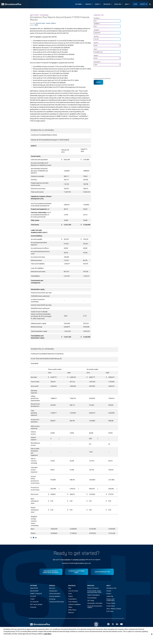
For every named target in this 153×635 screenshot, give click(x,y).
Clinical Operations (54, 593)
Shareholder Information (94, 603)
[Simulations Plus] (11, 4)
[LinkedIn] (36, 537)
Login (135, 4)
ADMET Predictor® (36, 593)
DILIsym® (33, 596)
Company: (97, 30)
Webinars (71, 612)
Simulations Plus (111, 588)
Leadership (109, 596)
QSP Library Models (36, 604)
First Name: (97, 18)
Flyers (70, 593)
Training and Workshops (56, 601)
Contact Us (143, 4)
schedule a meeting (78, 559)
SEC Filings (90, 600)
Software (78, 4)
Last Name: (97, 23)
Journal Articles (73, 591)
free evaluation (66, 559)
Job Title (96, 36)
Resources (107, 4)
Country (96, 42)
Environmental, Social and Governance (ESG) (94, 591)
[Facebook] (33, 537)
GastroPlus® (34, 588)
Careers (108, 593)
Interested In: (97, 62)
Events (97, 4)
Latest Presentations (93, 595)
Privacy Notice (110, 603)
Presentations (72, 599)
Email (95, 49)
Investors (117, 4)
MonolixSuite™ (34, 591)
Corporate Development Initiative (94, 606)
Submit (98, 82)
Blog (69, 588)
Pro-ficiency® (34, 601)
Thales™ (32, 599)
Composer (33, 607)
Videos (70, 607)
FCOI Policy (109, 611)
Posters (70, 596)
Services (88, 4)
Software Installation (74, 604)
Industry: (96, 55)
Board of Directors (93, 588)
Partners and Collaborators (110, 599)
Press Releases (72, 601)
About (127, 4)
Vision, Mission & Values (113, 608)
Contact (108, 591)
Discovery (52, 588)
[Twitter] (31, 537)
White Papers (72, 610)
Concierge (52, 599)
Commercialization (54, 596)
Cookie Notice (110, 606)
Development (53, 591)
